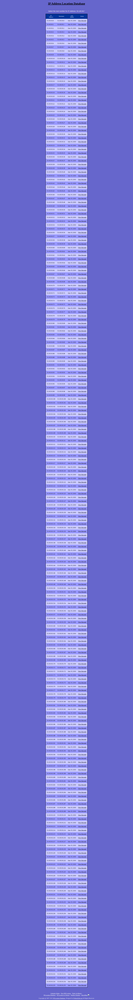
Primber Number (75, 995)
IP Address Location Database (66, 3)
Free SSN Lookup (66, 993)
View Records (82, 20)
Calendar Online (55, 993)
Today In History (77, 993)
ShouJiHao (84, 995)
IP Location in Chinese (63, 995)
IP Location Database (50, 995)
